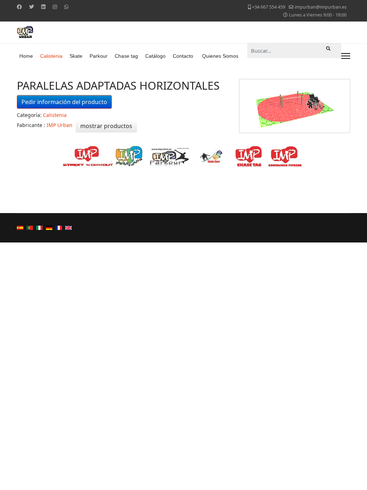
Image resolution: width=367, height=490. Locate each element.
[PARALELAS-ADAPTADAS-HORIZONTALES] (294, 106)
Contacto (183, 56)
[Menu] (345, 56)
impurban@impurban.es (321, 7)
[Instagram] (55, 6)
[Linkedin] (43, 6)
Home (26, 56)
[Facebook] (19, 6)
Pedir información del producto (64, 102)
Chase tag (126, 56)
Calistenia (51, 56)
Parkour (99, 56)
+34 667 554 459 (268, 7)
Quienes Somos (220, 56)
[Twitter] (31, 6)
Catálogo (155, 56)
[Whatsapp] (66, 6)
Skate (76, 56)
